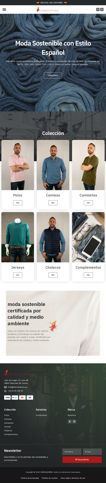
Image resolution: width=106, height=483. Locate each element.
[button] (4, 9)
